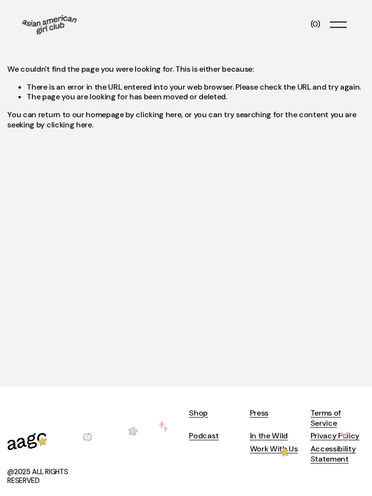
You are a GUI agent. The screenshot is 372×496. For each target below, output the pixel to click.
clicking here (158, 114)
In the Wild (269, 436)
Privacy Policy (335, 436)
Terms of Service (325, 418)
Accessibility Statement (333, 454)
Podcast (203, 436)
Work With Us (274, 449)
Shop (198, 413)
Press (259, 413)
